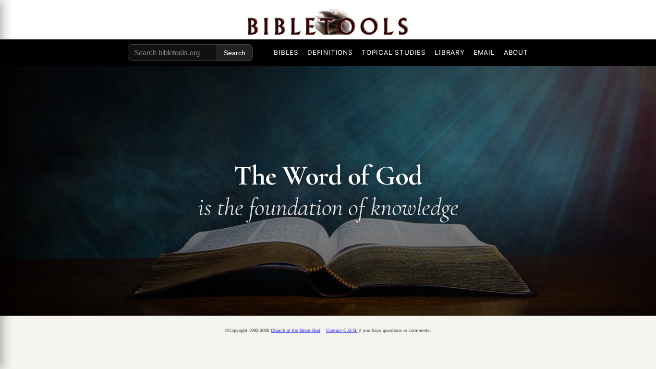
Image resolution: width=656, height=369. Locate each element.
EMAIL (484, 52)
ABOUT (516, 52)
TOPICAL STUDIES (394, 52)
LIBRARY (450, 52)
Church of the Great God (295, 330)
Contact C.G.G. (342, 330)
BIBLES (286, 52)
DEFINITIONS (330, 52)
